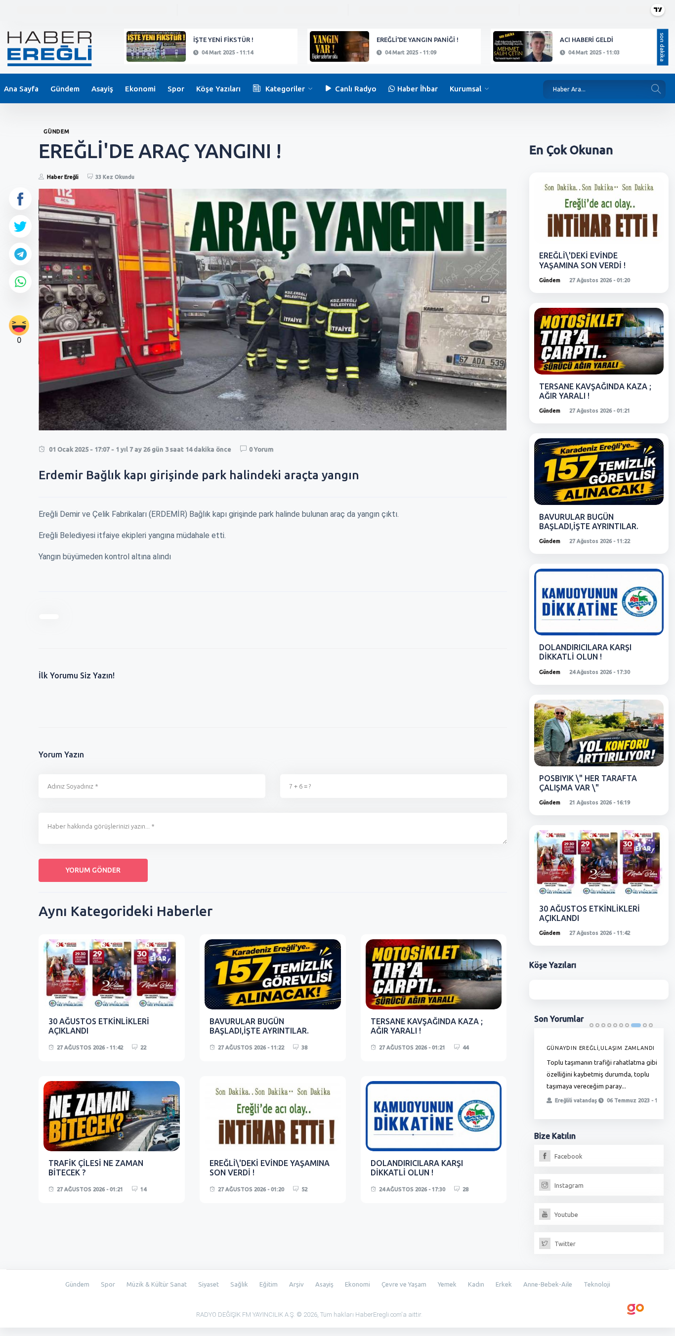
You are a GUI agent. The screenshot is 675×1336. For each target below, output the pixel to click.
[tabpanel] (599, 1073)
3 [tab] (603, 1025)
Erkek (504, 1284)
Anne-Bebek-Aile (547, 1284)
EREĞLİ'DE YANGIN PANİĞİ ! (418, 39)
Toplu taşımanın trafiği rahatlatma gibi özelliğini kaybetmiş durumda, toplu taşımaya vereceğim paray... (602, 1074)
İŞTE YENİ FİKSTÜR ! (223, 39)
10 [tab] (651, 1025)
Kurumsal (465, 88)
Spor (176, 88)
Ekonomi (140, 88)
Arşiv (296, 1284)
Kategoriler (285, 88)
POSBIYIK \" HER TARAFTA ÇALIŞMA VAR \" (588, 783)
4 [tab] (609, 1025)
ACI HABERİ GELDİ (586, 39)
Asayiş (102, 88)
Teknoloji (597, 1284)
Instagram (568, 1185)
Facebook (568, 1156)
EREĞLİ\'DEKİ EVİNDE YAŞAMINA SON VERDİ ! (582, 260)
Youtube (565, 1214)
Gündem (65, 88)
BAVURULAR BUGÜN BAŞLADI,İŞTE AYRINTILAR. (259, 1026)
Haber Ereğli (63, 177)
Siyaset (208, 1284)
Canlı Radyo (356, 88)
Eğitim (268, 1284)
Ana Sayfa (21, 88)
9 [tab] (645, 1025)
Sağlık (239, 1284)
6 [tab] (621, 1025)
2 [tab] (597, 1025)
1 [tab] (591, 1025)
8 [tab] (636, 1025)
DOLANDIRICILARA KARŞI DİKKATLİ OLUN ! (417, 1168)
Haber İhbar (417, 88)
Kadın (476, 1284)
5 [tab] (615, 1025)
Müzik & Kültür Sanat (157, 1284)
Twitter (564, 1243)
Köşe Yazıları (218, 88)
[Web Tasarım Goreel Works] (635, 1307)
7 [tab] (627, 1025)
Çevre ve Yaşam (403, 1284)
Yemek (447, 1284)
